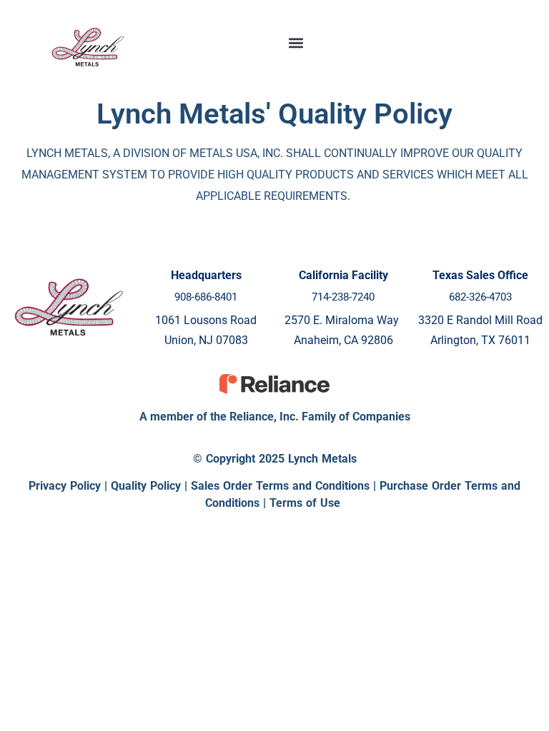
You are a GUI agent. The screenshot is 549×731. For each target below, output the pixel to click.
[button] (296, 43)
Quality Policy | (151, 486)
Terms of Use (304, 503)
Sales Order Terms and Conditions (280, 486)
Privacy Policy (65, 486)
